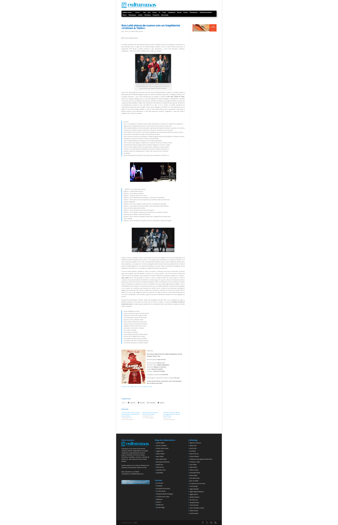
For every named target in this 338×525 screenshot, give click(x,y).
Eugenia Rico (159, 451)
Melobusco (159, 499)
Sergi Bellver (159, 473)
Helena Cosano (194, 470)
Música (124, 15)
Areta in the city (194, 454)
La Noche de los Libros (162, 496)
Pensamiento (194, 12)
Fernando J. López (195, 462)
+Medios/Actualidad (205, 12)
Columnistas (171, 12)
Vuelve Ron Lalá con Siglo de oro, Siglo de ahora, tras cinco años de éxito (171, 414)
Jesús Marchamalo (161, 459)
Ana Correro (193, 448)
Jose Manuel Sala (194, 478)
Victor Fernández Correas (197, 508)
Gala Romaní (193, 467)
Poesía (185, 12)
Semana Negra (160, 507)
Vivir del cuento (194, 513)
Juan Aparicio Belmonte (163, 462)
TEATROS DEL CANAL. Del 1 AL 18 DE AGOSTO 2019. (136, 386)
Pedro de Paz (160, 467)
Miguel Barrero (194, 494)
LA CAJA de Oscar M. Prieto (197, 483)
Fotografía (156, 15)
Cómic (164, 12)
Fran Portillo (193, 464)
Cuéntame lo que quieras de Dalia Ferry (201, 459)
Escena (154, 12)
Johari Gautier (193, 475)
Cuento (140, 15)
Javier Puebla (159, 456)
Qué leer (158, 502)
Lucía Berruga (194, 486)
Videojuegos (132, 15)
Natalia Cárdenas (194, 497)
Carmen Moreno (194, 456)
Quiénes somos (127, 12)
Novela (179, 12)
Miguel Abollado (194, 489)
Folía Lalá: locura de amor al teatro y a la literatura (150, 413)
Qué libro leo (159, 505)
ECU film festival (160, 491)
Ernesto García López (162, 448)
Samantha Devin (161, 470)
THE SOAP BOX (194, 505)
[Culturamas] (135, 446)
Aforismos (147, 15)
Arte (149, 12)
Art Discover (159, 483)
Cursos (137, 12)
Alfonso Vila (193, 445)
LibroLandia (164, 15)
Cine (144, 12)
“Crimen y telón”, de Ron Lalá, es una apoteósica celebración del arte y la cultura (130, 414)
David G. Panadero (161, 445)
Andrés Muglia (160, 443)
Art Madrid (159, 486)
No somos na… (194, 500)
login (135, 522)
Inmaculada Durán (195, 473)
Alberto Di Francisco (195, 443)
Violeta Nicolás (194, 510)
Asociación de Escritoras (163, 488)
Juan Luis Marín (194, 481)
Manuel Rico (159, 464)
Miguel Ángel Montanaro (197, 491)
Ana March (193, 451)
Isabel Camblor (160, 454)
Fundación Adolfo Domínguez (164, 494)
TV (159, 12)
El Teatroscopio (133, 31)
